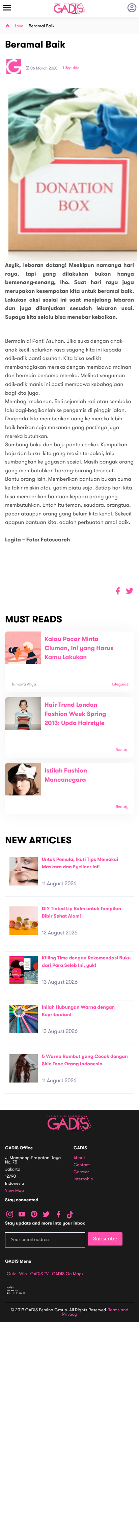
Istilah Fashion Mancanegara (66, 775)
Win (23, 1274)
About (79, 1158)
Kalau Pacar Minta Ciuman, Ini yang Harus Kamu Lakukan (79, 648)
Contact (82, 1165)
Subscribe (105, 1238)
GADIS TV (39, 1274)
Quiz (11, 1274)
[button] (130, 591)
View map (14, 1190)
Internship (83, 1179)
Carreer (81, 1172)
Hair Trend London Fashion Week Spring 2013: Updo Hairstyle (75, 714)
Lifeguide (71, 68)
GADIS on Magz (68, 1274)
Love (19, 26)
